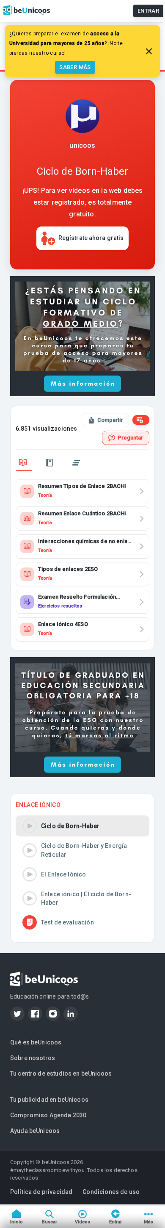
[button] (82, 825)
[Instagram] (53, 1014)
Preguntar (130, 437)
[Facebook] (35, 1014)
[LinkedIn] (70, 1014)
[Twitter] (17, 1014)
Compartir (110, 420)
